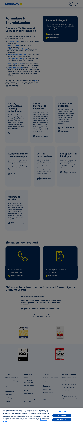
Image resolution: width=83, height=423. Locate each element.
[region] (41, 415)
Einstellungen (62, 411)
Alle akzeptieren (62, 419)
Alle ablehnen (62, 415)
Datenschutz (43, 419)
